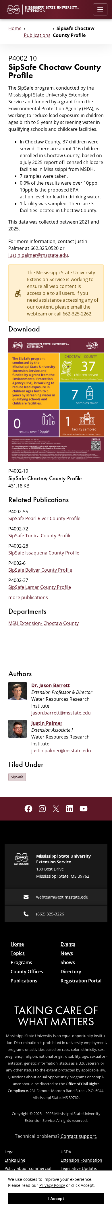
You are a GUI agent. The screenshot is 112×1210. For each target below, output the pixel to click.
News (67, 953)
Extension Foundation (81, 1160)
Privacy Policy (52, 1185)
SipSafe (17, 776)
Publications (37, 35)
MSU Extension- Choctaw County (43, 623)
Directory (71, 971)
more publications (28, 597)
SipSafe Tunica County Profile (40, 535)
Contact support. (79, 1136)
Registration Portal (81, 981)
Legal (10, 1151)
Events (68, 944)
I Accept (56, 1198)
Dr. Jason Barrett (50, 685)
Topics (18, 953)
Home (15, 28)
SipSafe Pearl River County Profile (44, 518)
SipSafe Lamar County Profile (39, 587)
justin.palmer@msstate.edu (38, 255)
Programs (21, 962)
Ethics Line (15, 1160)
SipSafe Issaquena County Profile (43, 553)
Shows (68, 962)
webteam (37, 314)
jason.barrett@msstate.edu (61, 713)
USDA (66, 1151)
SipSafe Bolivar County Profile (40, 570)
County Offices (27, 971)
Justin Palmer (46, 723)
